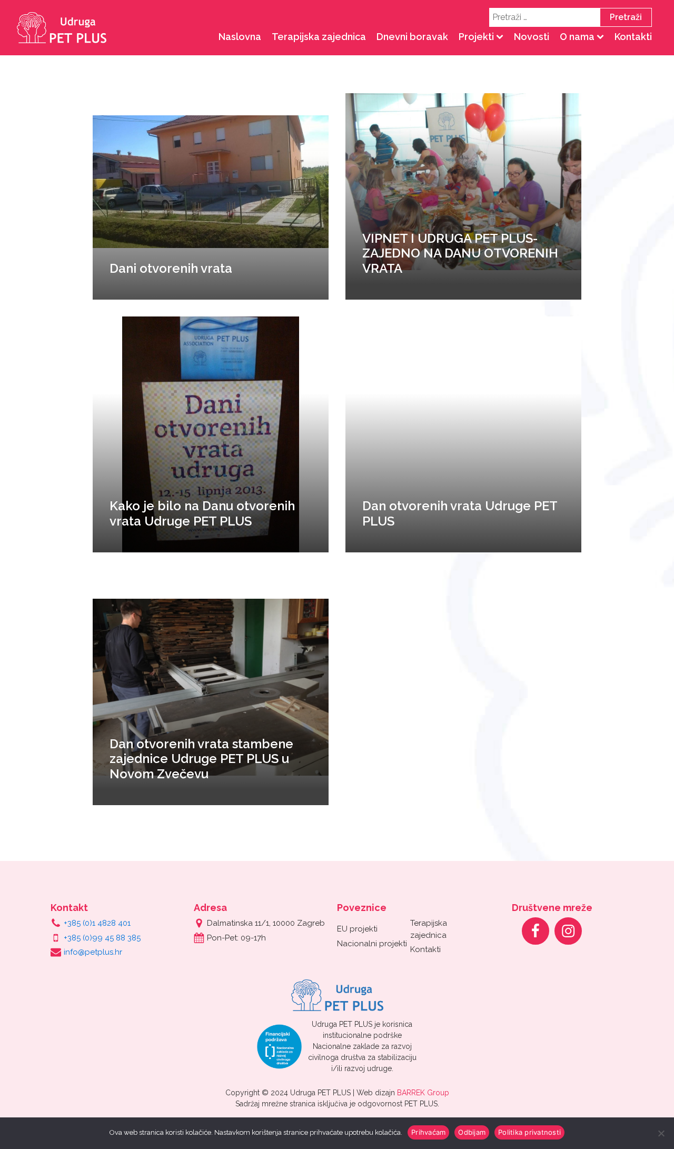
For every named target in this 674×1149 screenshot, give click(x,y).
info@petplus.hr (93, 952)
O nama (577, 36)
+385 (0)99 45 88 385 (102, 938)
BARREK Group (423, 1092)
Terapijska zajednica (319, 36)
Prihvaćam (428, 1132)
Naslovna (240, 36)
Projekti (476, 36)
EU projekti (357, 929)
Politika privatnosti (529, 1132)
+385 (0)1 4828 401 (97, 923)
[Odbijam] (661, 1133)
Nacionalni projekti (372, 943)
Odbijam (471, 1132)
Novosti (531, 36)
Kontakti (633, 36)
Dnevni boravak (412, 36)
